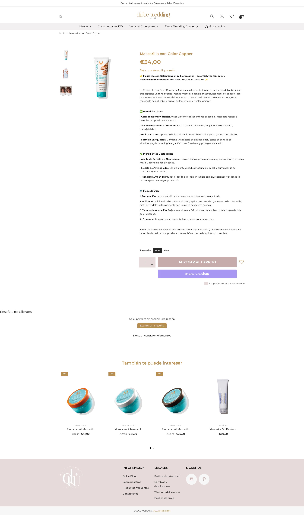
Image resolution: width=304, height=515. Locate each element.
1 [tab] (150, 448)
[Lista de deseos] (232, 16)
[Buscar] (212, 16)
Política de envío (164, 497)
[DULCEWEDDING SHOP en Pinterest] (204, 479)
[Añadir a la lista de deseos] (241, 262)
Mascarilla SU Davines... (223, 428)
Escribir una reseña (152, 325)
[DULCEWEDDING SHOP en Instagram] (61, 16)
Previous (80, 78)
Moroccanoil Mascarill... (81, 428)
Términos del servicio (167, 492)
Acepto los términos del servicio (227, 283)
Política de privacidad (167, 476)
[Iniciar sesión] (222, 16)
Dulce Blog (129, 476)
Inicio (62, 33)
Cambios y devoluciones (162, 484)
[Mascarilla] (66, 55)
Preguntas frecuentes (136, 487)
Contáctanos (130, 493)
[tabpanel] (80, 405)
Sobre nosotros (132, 481)
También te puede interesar (152, 363)
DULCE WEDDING (143, 510)
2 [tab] (153, 448)
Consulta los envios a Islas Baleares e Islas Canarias (152, 3)
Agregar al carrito (197, 262)
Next (123, 78)
